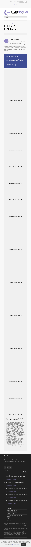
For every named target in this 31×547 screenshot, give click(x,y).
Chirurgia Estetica (12, 510)
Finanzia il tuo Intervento (14, 515)
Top (25, 525)
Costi (8, 516)
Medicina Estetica (12, 512)
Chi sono (9, 508)
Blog (14, 2)
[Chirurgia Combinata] (6, 41)
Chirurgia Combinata (14, 39)
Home (11, 2)
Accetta (23, 544)
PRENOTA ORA (10, 64)
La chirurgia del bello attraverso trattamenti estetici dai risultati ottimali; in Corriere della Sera (15, 476)
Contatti (17, 2)
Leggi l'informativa (16, 544)
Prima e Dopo (11, 23)
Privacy (6, 524)
